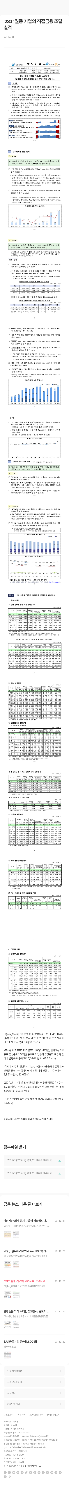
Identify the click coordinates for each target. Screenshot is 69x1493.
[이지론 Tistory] (43, 1472)
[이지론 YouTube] (5, 1476)
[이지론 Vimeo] (60, 1472)
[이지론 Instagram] (9, 1472)
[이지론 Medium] (13, 1472)
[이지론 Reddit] (17, 1472)
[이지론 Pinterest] (22, 1472)
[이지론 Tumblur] (30, 1472)
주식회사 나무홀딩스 (33, 1466)
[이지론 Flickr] (51, 1472)
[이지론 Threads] (55, 1472)
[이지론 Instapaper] (47, 1472)
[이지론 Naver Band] (39, 1472)
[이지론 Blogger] (5, 1472)
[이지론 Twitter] (26, 1472)
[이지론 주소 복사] (9, 1476)
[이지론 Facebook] (34, 1472)
